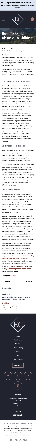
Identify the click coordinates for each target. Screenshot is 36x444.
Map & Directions (18, 406)
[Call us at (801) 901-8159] (32, 19)
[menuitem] (8, 435)
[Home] (18, 19)
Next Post (29, 281)
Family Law (18, 340)
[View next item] (14, 307)
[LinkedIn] (28, 376)
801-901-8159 (18, 415)
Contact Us (18, 365)
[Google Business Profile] (18, 385)
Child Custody (18, 348)
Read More (5, 303)
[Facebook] (8, 376)
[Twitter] (18, 376)
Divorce (14, 276)
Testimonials (18, 359)
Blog (17, 351)
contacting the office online (18, 269)
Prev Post (7, 281)
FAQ (18, 355)
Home (18, 336)
